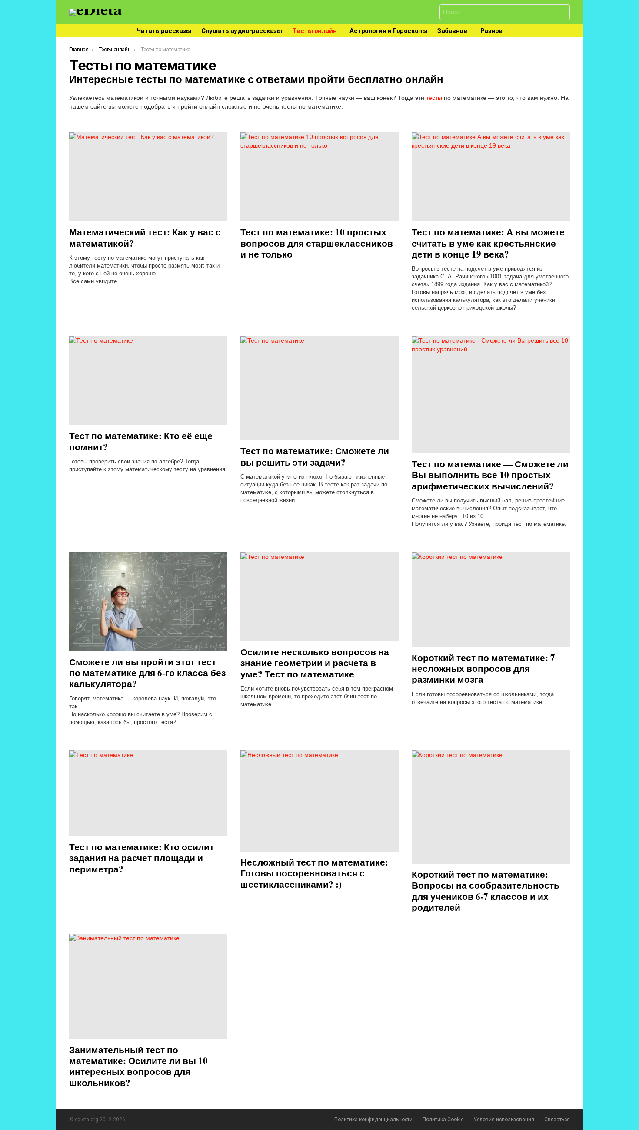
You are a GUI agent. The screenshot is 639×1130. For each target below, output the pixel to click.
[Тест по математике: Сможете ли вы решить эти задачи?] (319, 388)
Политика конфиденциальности (373, 1120)
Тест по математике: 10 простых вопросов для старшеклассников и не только (316, 243)
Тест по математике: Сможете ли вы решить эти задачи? (314, 456)
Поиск (561, 13)
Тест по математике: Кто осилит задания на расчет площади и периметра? (141, 858)
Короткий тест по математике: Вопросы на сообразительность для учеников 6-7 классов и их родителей (485, 891)
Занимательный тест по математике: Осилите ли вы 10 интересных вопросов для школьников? (138, 1066)
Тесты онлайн (314, 31)
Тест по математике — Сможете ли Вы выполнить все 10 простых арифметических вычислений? (490, 474)
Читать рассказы (163, 31)
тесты (434, 97)
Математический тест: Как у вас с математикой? (145, 237)
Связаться (557, 1120)
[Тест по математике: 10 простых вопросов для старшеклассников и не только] (319, 176)
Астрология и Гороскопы (388, 31)
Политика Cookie (443, 1120)
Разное (491, 31)
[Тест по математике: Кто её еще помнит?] (148, 380)
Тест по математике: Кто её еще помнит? (141, 441)
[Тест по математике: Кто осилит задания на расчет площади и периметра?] (148, 793)
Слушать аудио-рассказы (241, 31)
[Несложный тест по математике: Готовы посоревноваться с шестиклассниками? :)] (319, 801)
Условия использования (503, 1120)
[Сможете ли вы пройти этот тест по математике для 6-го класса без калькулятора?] (148, 601)
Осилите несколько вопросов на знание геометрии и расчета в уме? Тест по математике (314, 663)
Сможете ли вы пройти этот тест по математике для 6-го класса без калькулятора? (147, 673)
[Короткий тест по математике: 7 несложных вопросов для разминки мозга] (491, 599)
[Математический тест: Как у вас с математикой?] (148, 176)
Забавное (452, 31)
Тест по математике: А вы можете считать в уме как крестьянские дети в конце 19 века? (488, 243)
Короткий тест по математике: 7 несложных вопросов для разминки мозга (483, 668)
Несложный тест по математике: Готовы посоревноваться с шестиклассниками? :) (314, 873)
